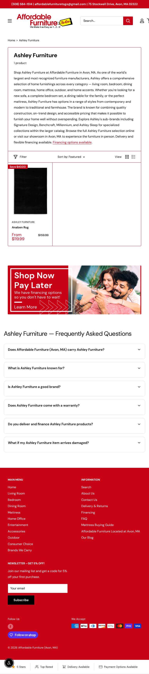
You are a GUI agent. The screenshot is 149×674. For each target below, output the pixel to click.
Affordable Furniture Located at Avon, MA (110, 531)
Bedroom (14, 500)
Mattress (14, 512)
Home (11, 40)
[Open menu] (10, 20)
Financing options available (72, 142)
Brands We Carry (20, 550)
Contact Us (89, 500)
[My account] (142, 21)
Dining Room (17, 506)
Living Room (16, 493)
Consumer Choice (20, 544)
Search (86, 487)
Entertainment (18, 525)
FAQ (84, 519)
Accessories (16, 531)
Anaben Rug (20, 227)
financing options (50, 433)
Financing (88, 512)
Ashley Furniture (29, 40)
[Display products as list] (133, 157)
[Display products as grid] (127, 157)
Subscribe (21, 600)
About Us (87, 493)
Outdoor (14, 538)
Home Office (16, 519)
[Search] (128, 21)
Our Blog (87, 538)
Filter (23, 157)
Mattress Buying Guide (97, 525)
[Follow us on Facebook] (10, 626)
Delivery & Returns (94, 506)
